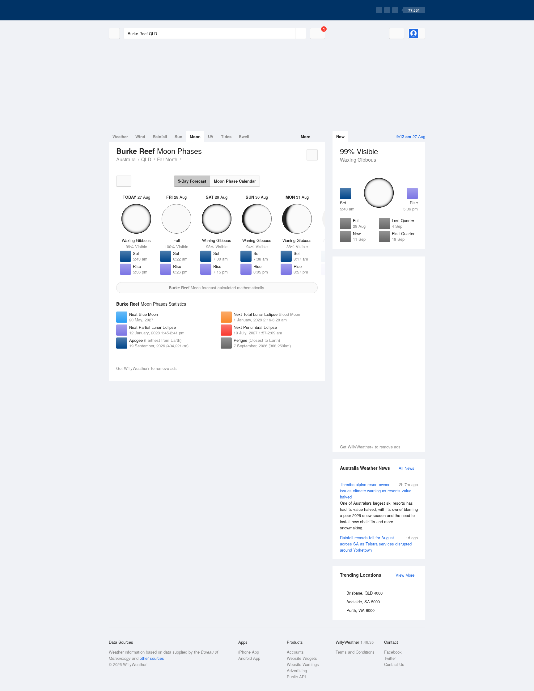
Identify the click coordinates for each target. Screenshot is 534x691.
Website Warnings (303, 664)
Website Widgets (302, 658)
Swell (244, 136)
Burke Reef (184, 158)
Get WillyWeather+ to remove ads (370, 447)
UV (211, 136)
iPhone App (248, 652)
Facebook (393, 652)
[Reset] (289, 33)
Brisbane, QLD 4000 (364, 593)
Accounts (295, 652)
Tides (226, 136)
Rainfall (160, 136)
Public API (296, 677)
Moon (195, 136)
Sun (178, 136)
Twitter (390, 658)
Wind (140, 136)
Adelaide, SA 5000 (363, 601)
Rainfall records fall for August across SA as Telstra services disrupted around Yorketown (379, 544)
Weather (120, 136)
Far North (167, 159)
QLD (146, 159)
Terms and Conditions (355, 652)
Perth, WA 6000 (360, 610)
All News (406, 468)
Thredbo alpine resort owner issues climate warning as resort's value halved (379, 506)
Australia (126, 159)
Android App (249, 658)
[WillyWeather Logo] (138, 10)
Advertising (297, 670)
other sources (152, 658)
